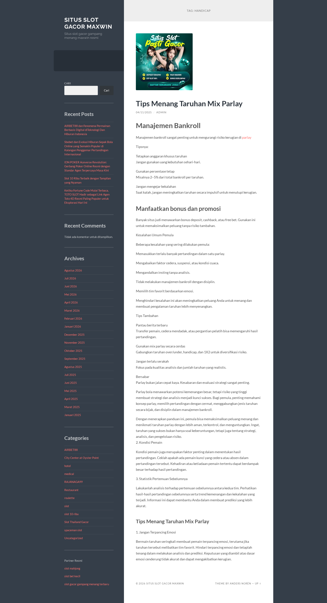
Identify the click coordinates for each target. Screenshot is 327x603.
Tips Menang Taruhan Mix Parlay (189, 103)
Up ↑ (258, 583)
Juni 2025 (70, 382)
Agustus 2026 (73, 270)
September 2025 (74, 358)
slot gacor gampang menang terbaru (86, 584)
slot (66, 506)
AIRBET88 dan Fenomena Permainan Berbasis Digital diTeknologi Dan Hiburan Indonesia (87, 130)
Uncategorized (73, 538)
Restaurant (71, 490)
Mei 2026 (70, 294)
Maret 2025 (72, 407)
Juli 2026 (70, 278)
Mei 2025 (70, 391)
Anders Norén (240, 583)
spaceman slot (73, 530)
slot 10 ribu (71, 514)
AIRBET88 (71, 449)
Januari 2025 (72, 415)
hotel (67, 466)
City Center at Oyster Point (81, 457)
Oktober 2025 (73, 350)
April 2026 (71, 302)
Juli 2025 (70, 374)
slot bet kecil (72, 576)
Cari (67, 83)
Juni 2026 (70, 286)
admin (161, 112)
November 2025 (74, 342)
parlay (246, 137)
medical (69, 474)
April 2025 (71, 398)
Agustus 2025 (73, 366)
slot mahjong (72, 568)
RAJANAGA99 (73, 481)
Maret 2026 (72, 310)
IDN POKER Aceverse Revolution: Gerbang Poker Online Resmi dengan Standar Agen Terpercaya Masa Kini (87, 166)
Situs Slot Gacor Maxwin (88, 23)
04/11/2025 (144, 112)
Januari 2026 (72, 326)
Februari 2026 (73, 318)
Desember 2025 (74, 334)
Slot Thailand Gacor (76, 522)
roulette (69, 498)
